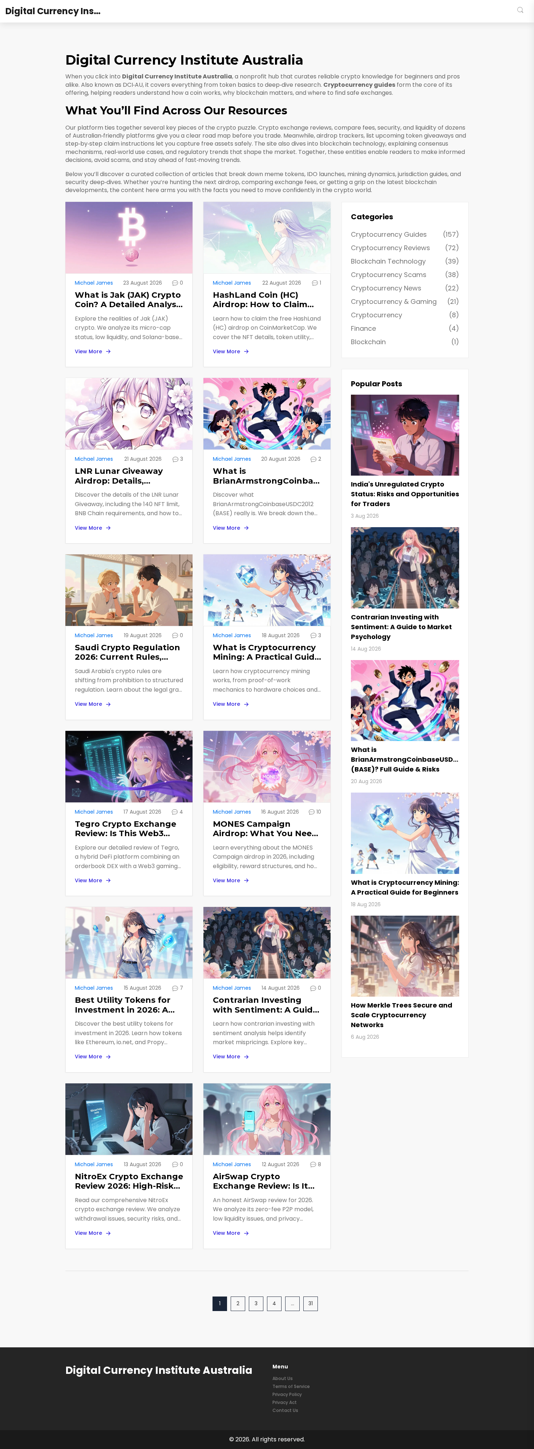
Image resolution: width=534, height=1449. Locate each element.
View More (88, 351)
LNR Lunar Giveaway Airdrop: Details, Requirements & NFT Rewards (119, 476)
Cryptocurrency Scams (405, 274)
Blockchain (405, 341)
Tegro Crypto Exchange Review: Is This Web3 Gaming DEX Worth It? (125, 829)
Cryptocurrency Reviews (405, 247)
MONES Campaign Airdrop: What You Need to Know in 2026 (265, 829)
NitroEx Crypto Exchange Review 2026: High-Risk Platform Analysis (129, 1181)
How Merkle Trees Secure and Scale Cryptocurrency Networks (401, 1015)
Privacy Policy (287, 1394)
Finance (405, 328)
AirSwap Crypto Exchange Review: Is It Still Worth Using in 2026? (260, 1181)
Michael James (94, 282)
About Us (282, 1378)
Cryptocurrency (405, 314)
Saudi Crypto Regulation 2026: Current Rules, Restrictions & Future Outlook (127, 652)
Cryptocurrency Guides (405, 234)
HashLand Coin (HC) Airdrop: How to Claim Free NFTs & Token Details (260, 300)
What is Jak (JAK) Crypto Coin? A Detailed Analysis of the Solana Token (129, 300)
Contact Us (285, 1410)
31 (310, 1303)
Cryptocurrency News (405, 288)
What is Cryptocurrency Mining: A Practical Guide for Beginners (266, 652)
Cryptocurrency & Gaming (405, 301)
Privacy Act (284, 1402)
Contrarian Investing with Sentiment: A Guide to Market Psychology (265, 1005)
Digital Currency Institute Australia (59, 11)
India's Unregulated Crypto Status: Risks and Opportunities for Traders (405, 494)
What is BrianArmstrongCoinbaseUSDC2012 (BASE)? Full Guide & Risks (267, 476)
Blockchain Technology (405, 261)
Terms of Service (291, 1386)
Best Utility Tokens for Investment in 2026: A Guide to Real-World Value (122, 1005)
